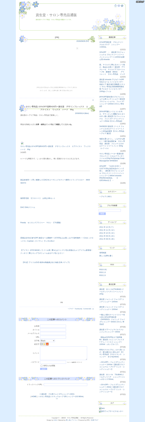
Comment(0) (87, 308)
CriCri (55, 420)
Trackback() (78, 308)
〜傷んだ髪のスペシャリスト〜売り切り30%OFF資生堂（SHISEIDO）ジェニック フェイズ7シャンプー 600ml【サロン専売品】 (112, 319)
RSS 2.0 (102, 275)
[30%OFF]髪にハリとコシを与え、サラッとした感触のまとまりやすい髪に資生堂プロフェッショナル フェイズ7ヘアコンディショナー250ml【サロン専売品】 (112, 116)
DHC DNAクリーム (27, 207)
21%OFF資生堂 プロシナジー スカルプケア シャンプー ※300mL (112, 44)
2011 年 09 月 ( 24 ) (106, 236)
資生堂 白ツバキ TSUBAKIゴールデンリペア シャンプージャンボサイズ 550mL (112, 377)
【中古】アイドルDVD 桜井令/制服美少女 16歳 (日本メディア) (45, 262)
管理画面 (102, 253)
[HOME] (115, 7)
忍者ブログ (94, 420)
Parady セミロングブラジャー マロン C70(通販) (40, 223)
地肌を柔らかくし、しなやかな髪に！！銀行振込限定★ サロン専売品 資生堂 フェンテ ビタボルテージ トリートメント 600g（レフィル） (112, 143)
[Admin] (118, 7)
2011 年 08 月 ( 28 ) (106, 239)
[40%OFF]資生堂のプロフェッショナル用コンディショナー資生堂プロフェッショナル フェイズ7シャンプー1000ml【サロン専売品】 (112, 101)
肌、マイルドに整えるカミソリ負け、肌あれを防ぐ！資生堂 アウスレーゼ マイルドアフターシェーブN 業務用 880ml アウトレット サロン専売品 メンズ (112, 69)
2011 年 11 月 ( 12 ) (106, 230)
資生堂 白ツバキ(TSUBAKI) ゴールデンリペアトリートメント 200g (111, 291)
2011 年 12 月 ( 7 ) (106, 227)
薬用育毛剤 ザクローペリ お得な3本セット (37, 198)
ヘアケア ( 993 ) (105, 197)
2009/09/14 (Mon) (82, 113)
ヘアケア (70, 308)
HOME (34, 397)
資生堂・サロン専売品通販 (56, 15)
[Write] (122, 7)
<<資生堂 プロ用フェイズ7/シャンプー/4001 (57, 394)
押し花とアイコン (71, 420)
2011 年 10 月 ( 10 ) (106, 233)
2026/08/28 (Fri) (82, 41)
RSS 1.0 (102, 272)
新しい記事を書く (106, 256)
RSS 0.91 (103, 270)
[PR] (57, 37)
